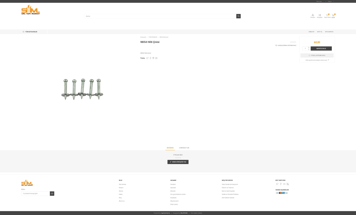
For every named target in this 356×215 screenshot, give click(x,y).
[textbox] (160, 16)
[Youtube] (284, 183)
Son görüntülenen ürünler (178, 194)
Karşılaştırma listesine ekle (287, 45)
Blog (120, 198)
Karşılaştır (319, 17)
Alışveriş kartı (174, 201)
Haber (121, 194)
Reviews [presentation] (170, 148)
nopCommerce (165, 213)
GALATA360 (184, 213)
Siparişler (173, 188)
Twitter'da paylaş (147, 58)
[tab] (170, 148)
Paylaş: (142, 58)
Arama (121, 191)
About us (122, 201)
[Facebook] (280, 183)
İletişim (121, 188)
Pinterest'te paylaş (153, 58)
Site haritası (122, 184)
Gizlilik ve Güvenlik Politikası (230, 194)
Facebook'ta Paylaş (150, 58)
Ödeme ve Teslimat (228, 188)
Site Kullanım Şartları (228, 198)
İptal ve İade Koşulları (228, 191)
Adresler (172, 191)
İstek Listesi (174, 204)
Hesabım (312, 17)
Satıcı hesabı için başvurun (230, 184)
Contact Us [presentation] (184, 148)
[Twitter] (277, 183)
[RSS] (287, 183)
